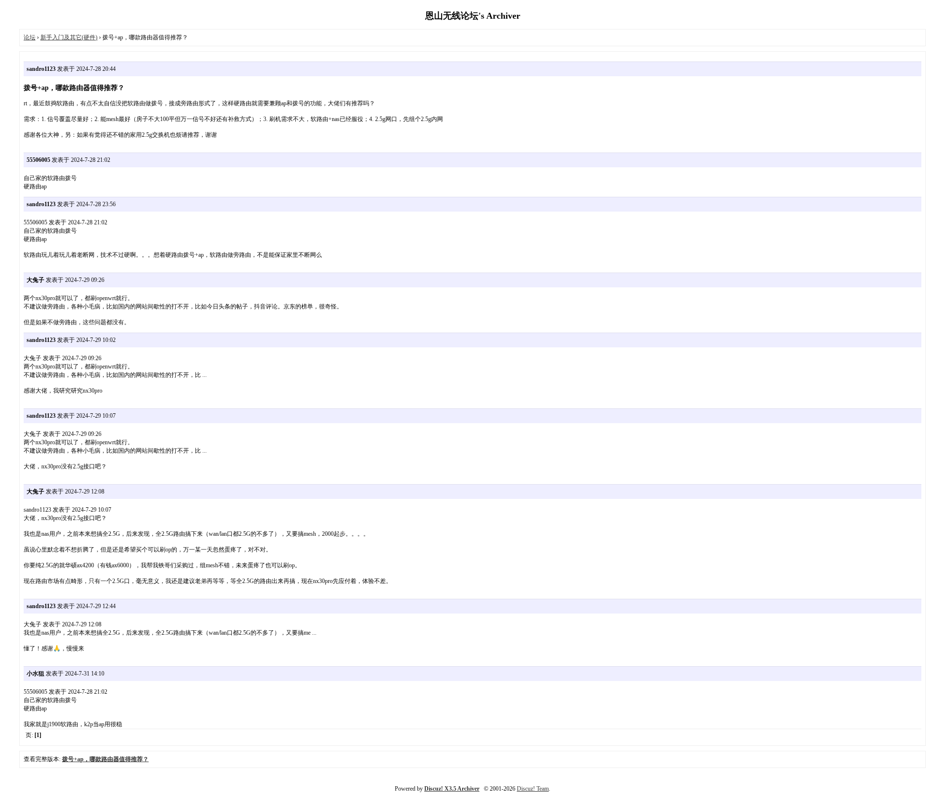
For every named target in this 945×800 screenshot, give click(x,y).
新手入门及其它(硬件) (68, 37)
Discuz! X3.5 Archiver (451, 788)
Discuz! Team (533, 788)
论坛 (29, 37)
